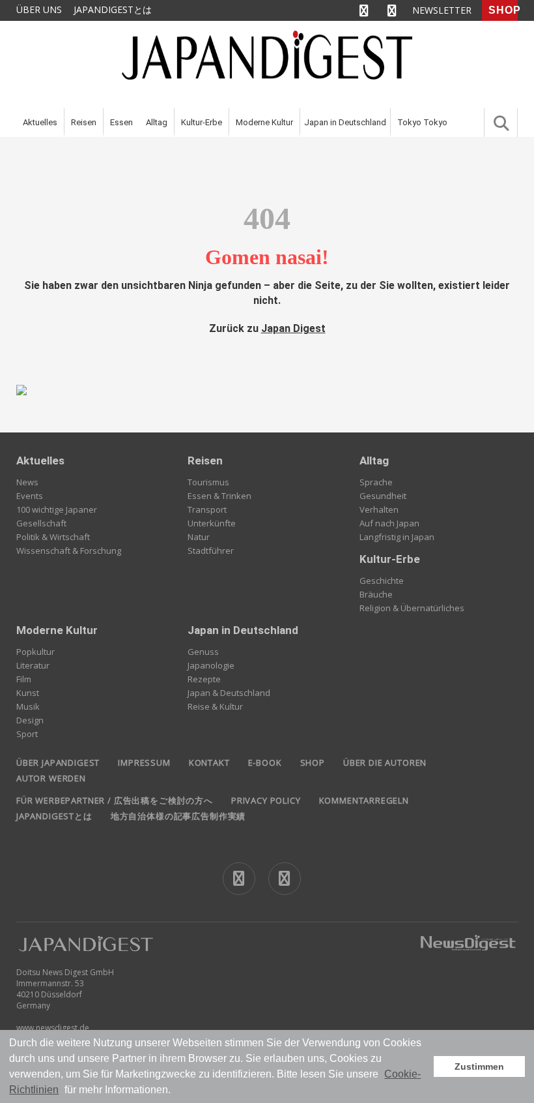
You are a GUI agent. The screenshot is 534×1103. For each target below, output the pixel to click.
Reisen (83, 122)
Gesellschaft (41, 523)
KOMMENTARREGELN (364, 800)
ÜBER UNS (39, 9)
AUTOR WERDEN (51, 778)
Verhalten (379, 509)
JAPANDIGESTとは (113, 9)
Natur (199, 537)
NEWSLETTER (441, 10)
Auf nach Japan (389, 523)
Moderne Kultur (264, 122)
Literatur (32, 665)
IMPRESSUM (144, 762)
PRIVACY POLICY (266, 800)
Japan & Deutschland (229, 693)
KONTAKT (209, 762)
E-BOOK (265, 762)
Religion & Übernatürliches (411, 608)
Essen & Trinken (219, 496)
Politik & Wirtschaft (53, 537)
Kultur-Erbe (201, 122)
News (27, 482)
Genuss (203, 651)
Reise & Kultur (215, 706)
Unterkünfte (212, 523)
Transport (207, 509)
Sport (27, 734)
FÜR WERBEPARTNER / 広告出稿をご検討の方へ (114, 800)
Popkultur (35, 651)
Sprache (376, 482)
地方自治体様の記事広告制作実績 (178, 816)
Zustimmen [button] (479, 1066)
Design (30, 720)
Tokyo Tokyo (422, 122)
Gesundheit (382, 496)
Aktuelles (40, 122)
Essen (121, 122)
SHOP (503, 10)
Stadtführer (211, 550)
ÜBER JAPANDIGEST (58, 762)
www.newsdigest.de (52, 1027)
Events (29, 496)
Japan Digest (293, 328)
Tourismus (208, 482)
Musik (28, 706)
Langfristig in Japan (396, 537)
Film (23, 679)
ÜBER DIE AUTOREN (385, 762)
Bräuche (376, 594)
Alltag (156, 122)
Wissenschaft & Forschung (68, 550)
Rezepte (204, 679)
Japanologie (211, 665)
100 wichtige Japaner (56, 509)
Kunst (27, 693)
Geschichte (381, 580)
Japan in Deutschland (345, 122)
